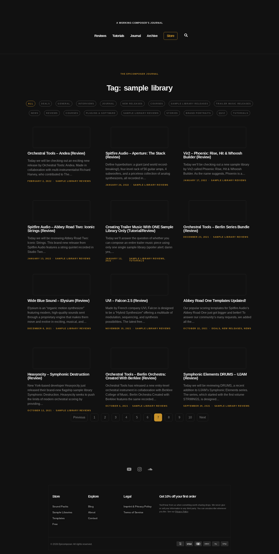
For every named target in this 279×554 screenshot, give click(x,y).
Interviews (86, 103)
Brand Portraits (198, 113)
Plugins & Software (100, 113)
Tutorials (240, 113)
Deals (45, 103)
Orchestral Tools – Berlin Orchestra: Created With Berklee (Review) (136, 376)
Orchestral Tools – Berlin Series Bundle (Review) (216, 229)
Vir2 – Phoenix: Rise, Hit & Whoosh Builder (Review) (212, 155)
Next (202, 417)
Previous (79, 417)
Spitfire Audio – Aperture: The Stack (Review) (135, 155)
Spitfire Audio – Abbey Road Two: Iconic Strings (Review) (61, 229)
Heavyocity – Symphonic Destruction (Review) (58, 376)
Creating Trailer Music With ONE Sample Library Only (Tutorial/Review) (139, 229)
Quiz (222, 113)
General (64, 103)
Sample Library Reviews (140, 113)
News (34, 113)
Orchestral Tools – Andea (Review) (56, 153)
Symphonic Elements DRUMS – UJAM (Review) (215, 376)
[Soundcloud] (150, 469)
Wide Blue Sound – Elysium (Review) (58, 300)
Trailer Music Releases (233, 103)
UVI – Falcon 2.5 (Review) (127, 300)
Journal (108, 103)
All (30, 103)
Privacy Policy (181, 511)
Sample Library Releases (189, 103)
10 (191, 416)
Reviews (52, 113)
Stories (172, 113)
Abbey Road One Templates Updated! (214, 300)
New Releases (132, 103)
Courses (157, 103)
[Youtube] (129, 469)
